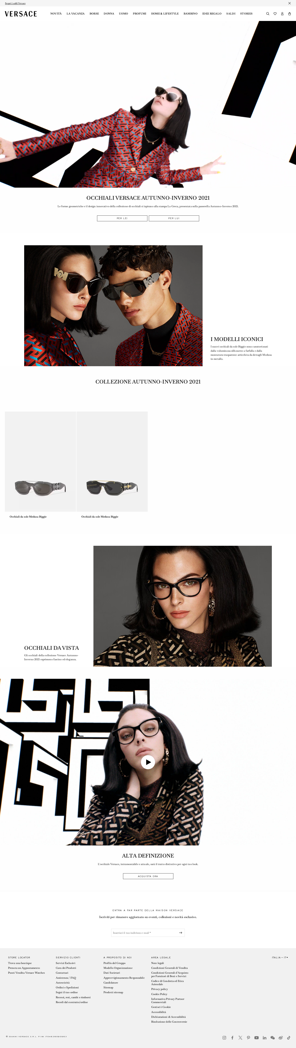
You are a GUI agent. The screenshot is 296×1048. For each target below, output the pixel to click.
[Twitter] (240, 1037)
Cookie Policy (159, 994)
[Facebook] (232, 1037)
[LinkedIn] (264, 1037)
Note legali (157, 963)
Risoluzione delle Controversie (169, 1021)
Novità (56, 13)
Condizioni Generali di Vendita (169, 968)
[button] (289, 13)
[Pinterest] (248, 1037)
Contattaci (62, 972)
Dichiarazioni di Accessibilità (168, 1017)
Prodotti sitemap (113, 992)
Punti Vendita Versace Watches (26, 972)
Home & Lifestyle (165, 13)
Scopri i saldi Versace (15, 3)
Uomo (123, 13)
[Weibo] (280, 1037)
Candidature (110, 982)
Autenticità (62, 982)
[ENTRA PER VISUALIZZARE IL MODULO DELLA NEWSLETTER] (181, 933)
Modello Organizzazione (117, 968)
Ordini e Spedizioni (67, 987)
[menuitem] (56, 13)
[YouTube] (256, 1037)
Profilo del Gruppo (114, 963)
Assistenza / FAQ (66, 977)
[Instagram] (224, 1037)
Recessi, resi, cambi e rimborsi (73, 997)
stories (246, 13)
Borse (94, 13)
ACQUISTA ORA (148, 876)
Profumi (139, 13)
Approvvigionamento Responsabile (124, 977)
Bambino (191, 13)
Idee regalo (212, 13)
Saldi (230, 13)
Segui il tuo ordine (67, 992)
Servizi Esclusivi (65, 963)
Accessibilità (158, 1012)
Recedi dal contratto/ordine (72, 1002)
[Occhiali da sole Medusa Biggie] (40, 462)
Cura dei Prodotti (66, 968)
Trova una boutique (20, 963)
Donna (109, 13)
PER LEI (122, 218)
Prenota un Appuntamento (24, 968)
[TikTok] (288, 1037)
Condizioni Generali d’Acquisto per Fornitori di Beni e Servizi (169, 974)
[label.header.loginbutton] (282, 13)
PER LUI (174, 218)
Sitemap (108, 987)
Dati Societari (111, 972)
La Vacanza (76, 13)
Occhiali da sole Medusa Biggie (28, 516)
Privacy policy (159, 989)
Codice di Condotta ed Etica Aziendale (167, 982)
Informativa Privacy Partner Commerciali (167, 1000)
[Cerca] (267, 13)
